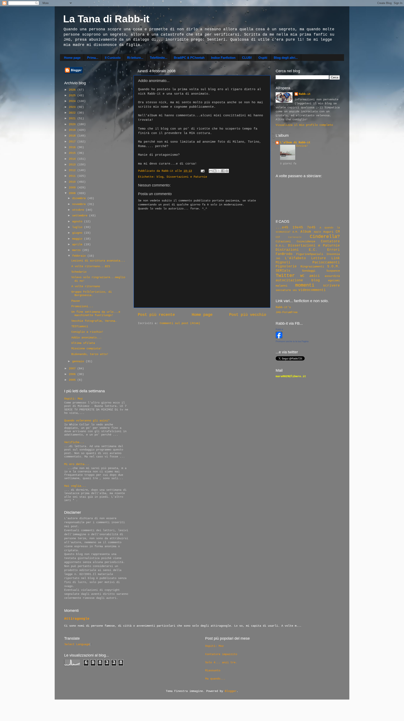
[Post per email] (202, 171)
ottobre (79, 210)
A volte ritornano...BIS (90, 266)
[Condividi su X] (219, 171)
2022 (73, 112)
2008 (73, 193)
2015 (73, 153)
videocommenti (312, 290)
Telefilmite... (158, 57)
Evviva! (302, 145)
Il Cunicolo (113, 57)
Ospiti (262, 57)
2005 (73, 380)
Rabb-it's (283, 307)
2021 (73, 118)
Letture (318, 258)
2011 (73, 176)
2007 (73, 368)
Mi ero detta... (76, 464)
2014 (73, 159)
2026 (73, 89)
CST (278, 237)
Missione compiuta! (86, 348)
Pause (75, 301)
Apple (317, 232)
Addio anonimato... (86, 337)
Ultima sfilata (83, 343)
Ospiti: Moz (73, 398)
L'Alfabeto (295, 258)
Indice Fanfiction (223, 57)
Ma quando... (215, 678)
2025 (73, 95)
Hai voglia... (75, 486)
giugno (78, 233)
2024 (73, 101)
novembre (79, 204)
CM (338, 232)
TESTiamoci (79, 326)
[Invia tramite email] (211, 171)
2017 (73, 141)
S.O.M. (333, 266)
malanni (281, 285)
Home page (72, 57)
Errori (333, 250)
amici (314, 276)
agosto (78, 221)
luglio (78, 227)
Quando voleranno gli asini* (87, 420)
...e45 (282, 227)
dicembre (79, 198)
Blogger (231, 691)
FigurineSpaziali (309, 254)
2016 (73, 147)
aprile (78, 244)
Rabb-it (305, 94)
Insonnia (333, 254)
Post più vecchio (247, 314)
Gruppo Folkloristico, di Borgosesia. (91, 293)
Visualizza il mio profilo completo (304, 125)
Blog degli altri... (286, 57)
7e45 (311, 227)
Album (305, 232)
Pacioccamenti (326, 262)
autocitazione (289, 280)
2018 (73, 135)
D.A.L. (281, 245)
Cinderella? (325, 236)
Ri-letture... (135, 57)
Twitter (285, 275)
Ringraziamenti (312, 266)
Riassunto (212, 670)
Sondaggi (308, 270)
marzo (77, 250)
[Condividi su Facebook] (223, 171)
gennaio (79, 361)
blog (160, 176)
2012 (73, 170)
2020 (73, 124)
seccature (283, 290)
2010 (73, 182)
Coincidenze (306, 241)
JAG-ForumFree (287, 312)
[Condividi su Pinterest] (227, 171)
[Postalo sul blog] (215, 171)
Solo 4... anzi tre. (221, 662)
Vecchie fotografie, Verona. (94, 321)
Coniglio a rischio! (87, 332)
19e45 (297, 227)
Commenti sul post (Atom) (180, 323)
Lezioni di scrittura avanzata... (98, 260)
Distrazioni (287, 250)
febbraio (79, 255)
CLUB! (247, 57)
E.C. (313, 250)
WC (302, 276)
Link (335, 258)
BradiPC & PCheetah (189, 57)
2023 (73, 107)
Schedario (78, 271)
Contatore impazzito (221, 654)
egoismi (334, 280)
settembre (80, 215)
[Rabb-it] (279, 337)
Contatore (330, 241)
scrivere (331, 286)
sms (294, 290)
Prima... (92, 57)
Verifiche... (74, 442)
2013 (73, 164)
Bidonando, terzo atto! (89, 354)
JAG (278, 258)
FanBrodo (284, 254)
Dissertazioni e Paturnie (187, 176)
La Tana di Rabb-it (106, 18)
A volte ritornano (85, 286)
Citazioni (283, 241)
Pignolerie (286, 266)
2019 (73, 130)
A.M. (295, 232)
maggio (78, 238)
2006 (73, 374)
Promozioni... (82, 306)
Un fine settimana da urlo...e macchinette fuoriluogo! (95, 313)
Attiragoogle (76, 619)
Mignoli (283, 262)
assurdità (332, 276)
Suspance (333, 270)
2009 (73, 187)
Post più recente (156, 314)
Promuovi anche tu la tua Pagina (292, 341)
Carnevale (295, 237)
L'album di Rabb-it (295, 142)
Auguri (328, 231)
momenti (304, 285)
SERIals (283, 271)
